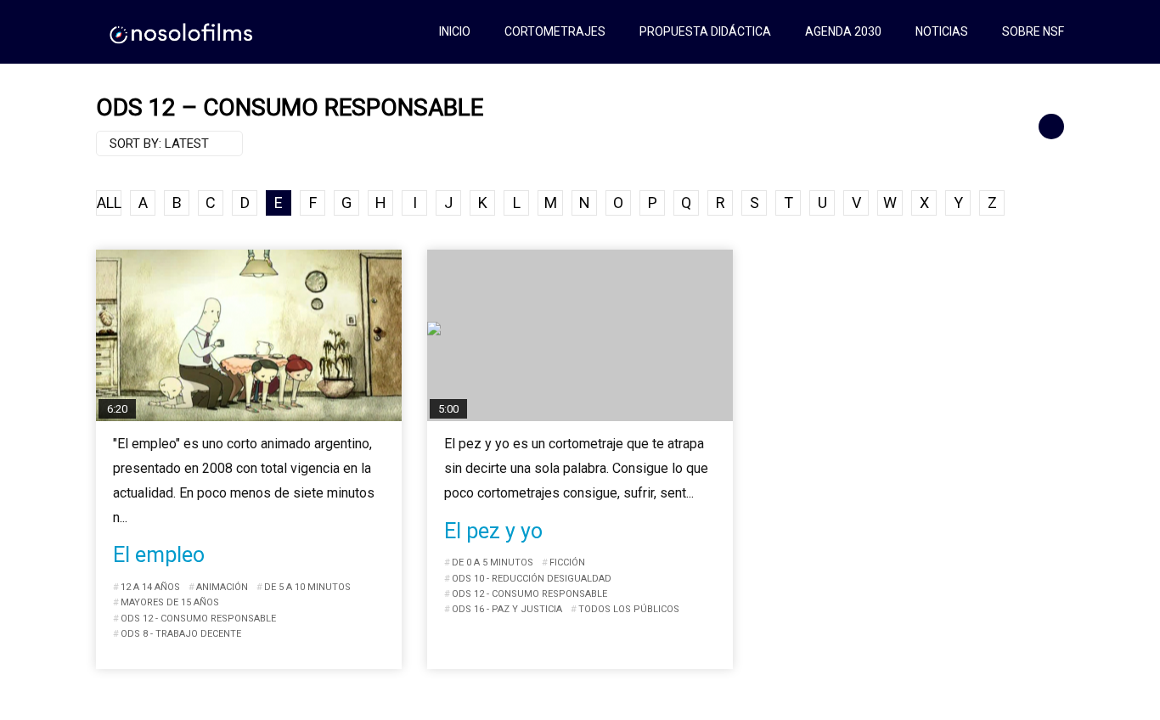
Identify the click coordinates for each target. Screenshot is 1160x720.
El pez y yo (493, 531)
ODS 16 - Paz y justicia (507, 609)
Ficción (567, 562)
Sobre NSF (1033, 31)
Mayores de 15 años (170, 602)
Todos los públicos (628, 609)
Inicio (454, 31)
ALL (109, 202)
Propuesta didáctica (705, 31)
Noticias (941, 31)
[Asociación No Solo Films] (182, 32)
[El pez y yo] (580, 336)
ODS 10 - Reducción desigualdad (531, 578)
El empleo (159, 555)
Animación (222, 587)
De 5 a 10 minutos (307, 587)
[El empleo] (249, 336)
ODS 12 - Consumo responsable (198, 618)
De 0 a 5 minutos (492, 562)
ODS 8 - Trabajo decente (181, 633)
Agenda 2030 (843, 31)
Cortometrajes (554, 31)
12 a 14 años (150, 587)
